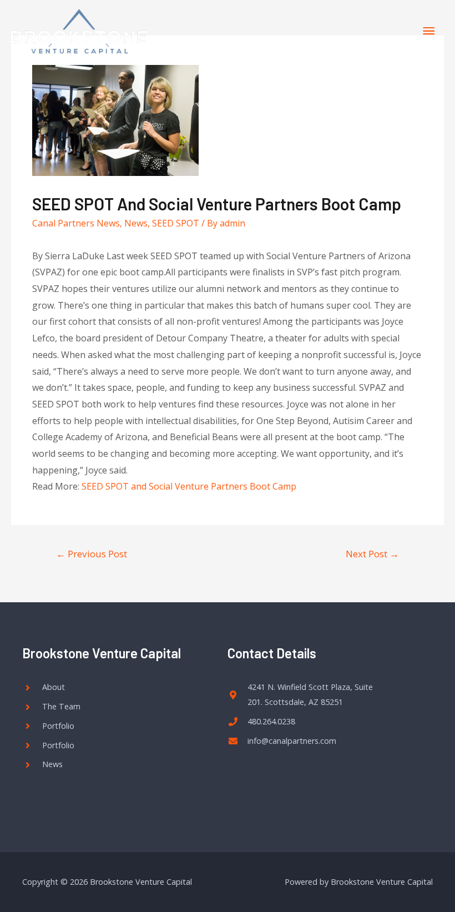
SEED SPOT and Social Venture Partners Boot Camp (189, 486)
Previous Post (91, 553)
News (136, 223)
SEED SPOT (175, 223)
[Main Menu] (429, 31)
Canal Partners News (76, 223)
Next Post (372, 553)
